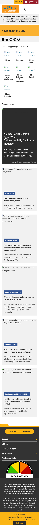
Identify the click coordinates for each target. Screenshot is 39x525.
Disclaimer (21, 517)
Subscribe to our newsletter (19, 431)
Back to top (21, 523)
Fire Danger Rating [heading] (9, 458)
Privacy (9, 517)
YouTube (10, 39)
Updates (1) (32, 2)
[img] (19, 469)
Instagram (7, 39)
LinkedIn (14, 39)
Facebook (3, 39)
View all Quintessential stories (24, 162)
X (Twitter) (18, 39)
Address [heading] (5, 444)
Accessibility (28, 517)
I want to (18, 2)
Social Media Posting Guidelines (27, 520)
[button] (30, 9)
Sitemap (14, 517)
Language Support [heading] (9, 448)
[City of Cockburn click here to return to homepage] (10, 9)
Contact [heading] (5, 439)
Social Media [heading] (7, 453)
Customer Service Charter (10, 520)
